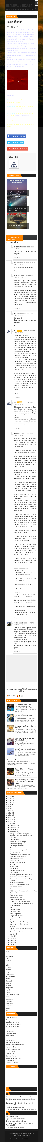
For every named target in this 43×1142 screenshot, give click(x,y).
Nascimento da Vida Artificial (15, 1107)
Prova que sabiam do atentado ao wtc (22, 903)
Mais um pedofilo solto (17, 932)
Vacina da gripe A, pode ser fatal (20, 854)
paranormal (9, 999)
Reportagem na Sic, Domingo (19, 922)
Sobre (18, 1139)
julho (12, 936)
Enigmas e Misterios (12, 1026)
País (7, 951)
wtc (7, 1010)
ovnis (7, 997)
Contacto (25, 1139)
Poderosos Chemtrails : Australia (20, 877)
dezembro (13, 825)
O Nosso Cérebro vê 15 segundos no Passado (21, 1109)
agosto (12, 934)
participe (12, 926)
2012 (10, 817)
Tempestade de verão (16, 916)
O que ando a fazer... (16, 895)
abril (11, 942)
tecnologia (9, 1006)
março (12, 944)
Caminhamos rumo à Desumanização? (18, 1097)
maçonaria (9, 988)
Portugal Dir (10, 1054)
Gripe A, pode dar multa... (18, 862)
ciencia (8, 960)
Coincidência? (14, 839)
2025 (10, 798)
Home (11, 1139)
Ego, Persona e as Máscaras (15, 1119)
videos (8, 1008)
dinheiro (8, 967)
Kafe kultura (10, 1035)
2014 (10, 813)
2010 (10, 821)
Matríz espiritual (11, 1040)
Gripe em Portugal (15, 893)
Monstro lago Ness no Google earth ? (21, 875)
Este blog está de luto (17, 846)
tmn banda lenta (15, 860)
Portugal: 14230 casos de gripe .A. (21, 834)
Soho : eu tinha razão (16, 858)
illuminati (9, 981)
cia (7, 958)
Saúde (8, 954)
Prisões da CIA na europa (18, 842)
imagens (8, 983)
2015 (10, 811)
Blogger (28, 1135)
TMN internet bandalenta (17, 899)
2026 (10, 796)
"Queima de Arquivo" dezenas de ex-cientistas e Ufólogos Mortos (25, 781)
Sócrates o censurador (17, 870)
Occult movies (10, 1051)
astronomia (9, 956)
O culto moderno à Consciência (16, 1121)
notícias (8, 992)
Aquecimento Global (16, 897)
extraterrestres (10, 976)
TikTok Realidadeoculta (13, 1058)
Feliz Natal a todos (12, 1116)
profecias (9, 1001)
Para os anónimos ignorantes (19, 850)
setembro (13, 832)
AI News (8, 1020)
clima (7, 963)
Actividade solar (15, 911)
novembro (13, 827)
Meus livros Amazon (12, 1042)
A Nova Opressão (11, 1017)
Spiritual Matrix (11, 1056)
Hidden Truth (10, 1031)
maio (12, 940)
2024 (10, 800)
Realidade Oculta (19, 5)
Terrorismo (13, 864)
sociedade (9, 1003)
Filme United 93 (15, 905)
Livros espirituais (11, 1038)
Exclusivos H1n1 (15, 909)
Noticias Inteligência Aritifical (15, 1044)
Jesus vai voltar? (12, 760)
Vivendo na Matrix (12, 1063)
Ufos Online (10, 1060)
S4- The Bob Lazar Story (23, 704)
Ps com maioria (15, 852)
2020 (10, 809)
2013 (10, 815)
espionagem (10, 974)
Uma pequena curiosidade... (18, 920)
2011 (10, 819)
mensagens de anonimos (18, 856)
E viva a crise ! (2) (15, 868)
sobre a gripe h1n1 (15, 914)
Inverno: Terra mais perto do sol (20, 901)
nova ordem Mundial (12, 994)
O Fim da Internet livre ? (17, 882)
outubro (12, 829)
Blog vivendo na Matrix (13, 1024)
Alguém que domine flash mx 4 (19, 924)
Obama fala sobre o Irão (17, 848)
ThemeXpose (21, 1135)
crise (7, 965)
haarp (8, 979)
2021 (10, 807)
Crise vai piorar (14, 889)
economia (9, 970)
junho (12, 938)
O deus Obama (14, 866)
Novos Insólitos (11, 1047)
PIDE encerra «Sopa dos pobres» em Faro (23, 891)
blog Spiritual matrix (12, 1022)
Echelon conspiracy (16, 843)
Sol (11, 907)
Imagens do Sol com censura (19, 918)
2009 (10, 823)
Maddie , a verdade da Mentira (19, 885)
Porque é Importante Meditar (15, 1127)
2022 (10, 805)
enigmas (8, 972)
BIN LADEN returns (16, 887)
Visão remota (14, 872)
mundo (8, 990)
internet (8, 985)
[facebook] (36, 8)
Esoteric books (11, 1029)
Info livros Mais (11, 1033)
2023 (10, 803)
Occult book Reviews (13, 1049)
